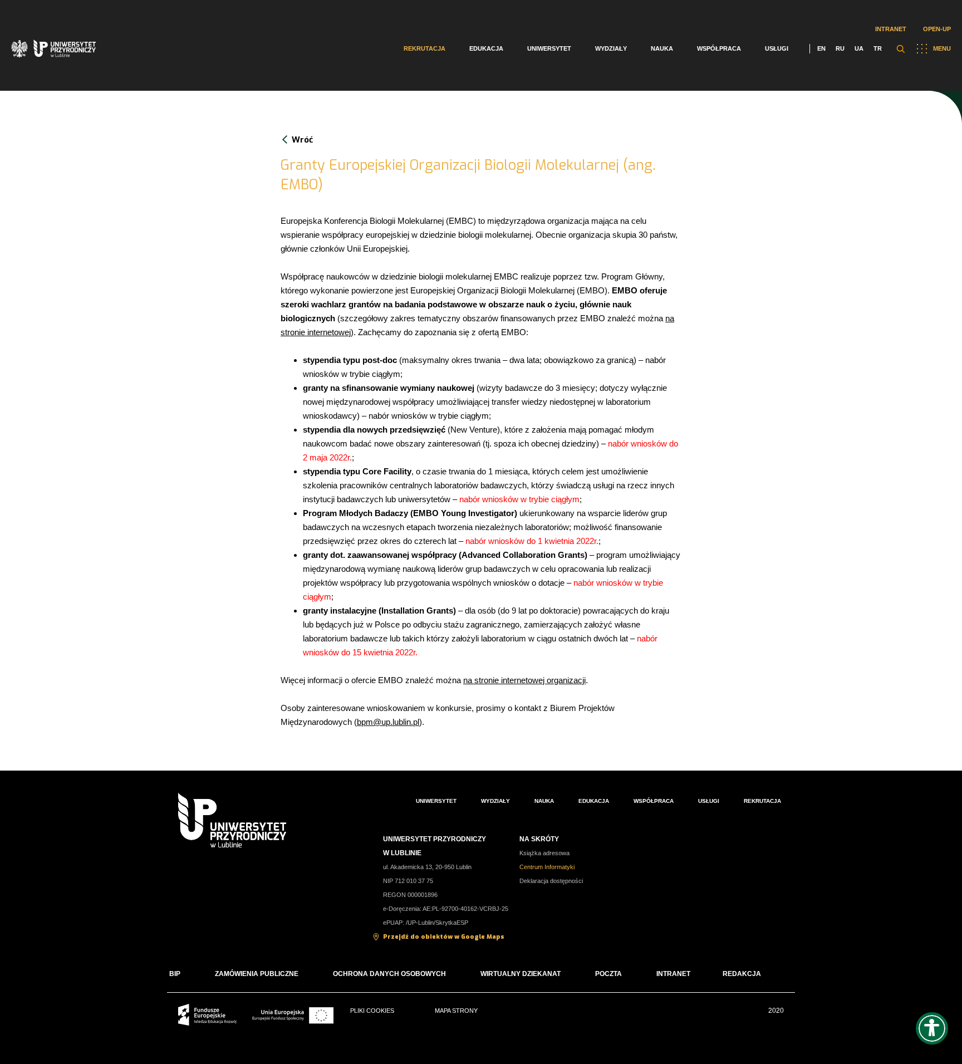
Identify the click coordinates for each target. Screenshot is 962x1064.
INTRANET (673, 974)
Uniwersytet (549, 48)
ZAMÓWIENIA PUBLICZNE (256, 974)
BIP (174, 974)
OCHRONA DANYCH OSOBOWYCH (389, 974)
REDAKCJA (742, 974)
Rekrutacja (424, 48)
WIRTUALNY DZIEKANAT (520, 974)
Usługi (776, 48)
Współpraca (719, 48)
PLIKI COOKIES (372, 1010)
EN (821, 48)
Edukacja (486, 48)
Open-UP (937, 29)
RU (840, 48)
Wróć (302, 139)
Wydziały (611, 48)
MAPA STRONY (456, 1010)
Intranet (890, 29)
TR (877, 48)
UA (859, 48)
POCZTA (608, 974)
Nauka (662, 48)
